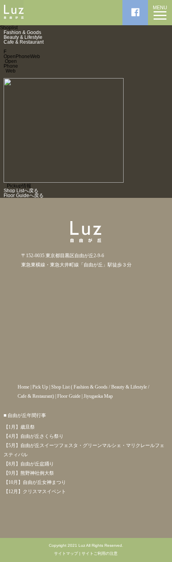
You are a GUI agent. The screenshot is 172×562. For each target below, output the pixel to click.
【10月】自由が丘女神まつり (35, 482)
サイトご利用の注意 (100, 554)
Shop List (60, 387)
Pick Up (40, 387)
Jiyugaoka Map (98, 396)
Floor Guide (68, 396)
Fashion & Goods (22, 32)
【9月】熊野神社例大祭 (29, 473)
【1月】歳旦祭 (19, 427)
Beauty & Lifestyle (23, 37)
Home (23, 387)
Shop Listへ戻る (21, 190)
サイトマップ (66, 554)
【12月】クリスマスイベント (35, 491)
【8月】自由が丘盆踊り (29, 464)
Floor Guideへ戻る (24, 195)
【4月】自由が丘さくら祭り (34, 436)
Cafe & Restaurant (24, 42)
